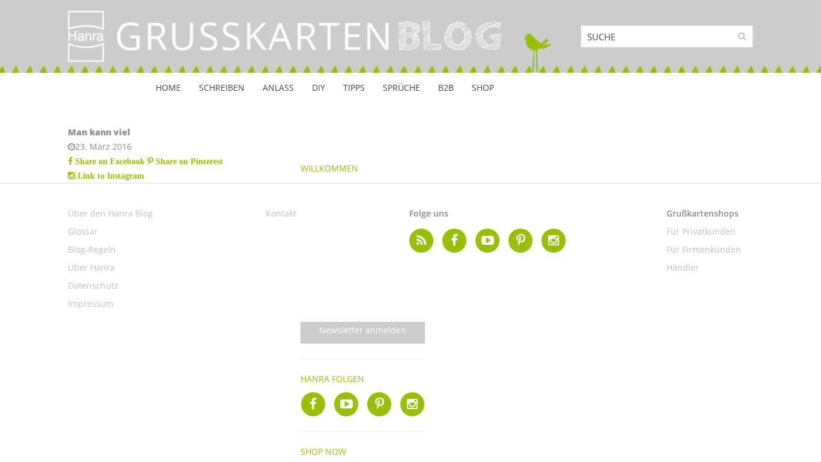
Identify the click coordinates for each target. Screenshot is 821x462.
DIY (318, 87)
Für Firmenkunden (704, 249)
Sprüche (401, 87)
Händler (683, 267)
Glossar (83, 231)
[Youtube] (346, 404)
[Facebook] (313, 404)
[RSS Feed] (421, 241)
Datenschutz (93, 285)
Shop (483, 87)
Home (168, 87)
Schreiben (222, 87)
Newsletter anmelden (362, 330)
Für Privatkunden (701, 231)
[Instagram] (412, 404)
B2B (446, 87)
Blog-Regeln (92, 249)
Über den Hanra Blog (110, 213)
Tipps (354, 87)
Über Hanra (91, 267)
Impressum (91, 303)
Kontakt (281, 213)
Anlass (278, 87)
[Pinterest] (379, 404)
